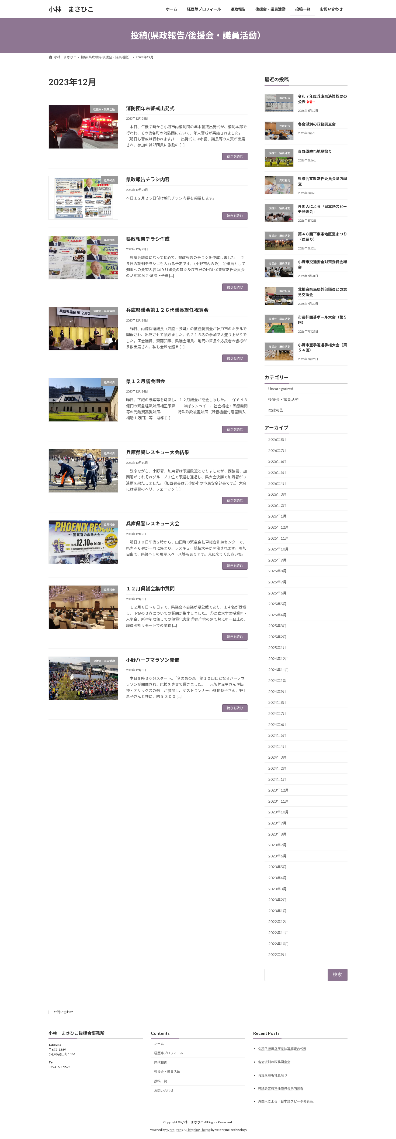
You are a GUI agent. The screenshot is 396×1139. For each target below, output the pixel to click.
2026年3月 (277, 494)
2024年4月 (277, 746)
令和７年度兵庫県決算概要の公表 (282, 1048)
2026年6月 (277, 461)
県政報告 (275, 410)
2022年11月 (278, 932)
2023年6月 (277, 856)
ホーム (159, 1043)
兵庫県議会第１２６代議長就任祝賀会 (167, 310)
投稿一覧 (160, 1081)
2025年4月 (277, 615)
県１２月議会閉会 (145, 381)
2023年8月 (277, 834)
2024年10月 (278, 680)
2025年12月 (278, 527)
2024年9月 (277, 691)
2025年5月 (277, 603)
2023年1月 (277, 910)
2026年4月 (277, 483)
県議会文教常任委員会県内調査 (280, 1088)
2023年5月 (277, 867)
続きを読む (235, 156)
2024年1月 (277, 779)
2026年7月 (277, 450)
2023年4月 (277, 878)
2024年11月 (278, 669)
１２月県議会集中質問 (150, 589)
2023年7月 (277, 845)
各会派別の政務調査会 (317, 124)
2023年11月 (278, 801)
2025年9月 (277, 560)
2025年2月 (277, 636)
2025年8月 (277, 571)
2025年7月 (277, 582)
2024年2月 (277, 768)
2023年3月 (277, 889)
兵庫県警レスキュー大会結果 (157, 452)
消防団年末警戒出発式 (150, 108)
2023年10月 (278, 812)
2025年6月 (277, 593)
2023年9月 (277, 823)
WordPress (174, 1130)
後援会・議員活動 (283, 399)
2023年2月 (277, 899)
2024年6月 (277, 724)
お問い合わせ (63, 1012)
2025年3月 (277, 625)
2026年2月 (277, 505)
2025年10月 (278, 549)
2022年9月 (277, 954)
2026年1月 (277, 516)
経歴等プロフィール (168, 1053)
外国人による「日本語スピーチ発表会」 (287, 1101)
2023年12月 (278, 790)
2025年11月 (278, 538)
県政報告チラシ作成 (148, 239)
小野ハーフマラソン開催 (152, 660)
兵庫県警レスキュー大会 (152, 523)
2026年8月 (277, 439)
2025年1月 (277, 647)
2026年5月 (277, 472)
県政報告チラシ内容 (148, 179)
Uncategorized (280, 388)
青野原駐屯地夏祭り (315, 151)
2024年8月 (277, 702)
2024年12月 (278, 658)
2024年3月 (277, 757)
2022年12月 (278, 922)
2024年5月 (277, 735)
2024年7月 (277, 713)
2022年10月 (278, 943)
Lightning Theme (198, 1130)
